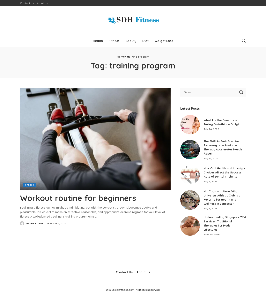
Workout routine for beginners (78, 198)
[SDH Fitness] (133, 20)
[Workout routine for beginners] (95, 138)
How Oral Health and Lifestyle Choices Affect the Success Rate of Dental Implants (224, 172)
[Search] (243, 41)
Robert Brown (34, 223)
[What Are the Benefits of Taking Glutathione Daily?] (190, 124)
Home (121, 56)
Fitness (29, 184)
